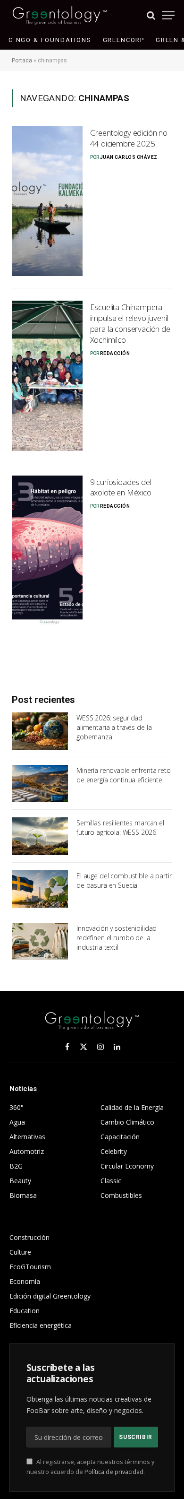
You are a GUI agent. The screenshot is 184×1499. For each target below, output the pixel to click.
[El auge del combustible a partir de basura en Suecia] (40, 889)
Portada (22, 60)
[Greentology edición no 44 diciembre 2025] (47, 201)
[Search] (151, 15)
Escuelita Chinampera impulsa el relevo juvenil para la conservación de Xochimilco (130, 323)
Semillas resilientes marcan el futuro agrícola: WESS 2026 (120, 827)
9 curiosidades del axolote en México (120, 487)
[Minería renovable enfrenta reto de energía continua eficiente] (40, 783)
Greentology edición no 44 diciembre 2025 (128, 138)
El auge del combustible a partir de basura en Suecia (124, 880)
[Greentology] (59, 15)
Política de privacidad (113, 1472)
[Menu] (168, 15)
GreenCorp (123, 39)
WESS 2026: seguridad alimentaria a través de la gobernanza (113, 727)
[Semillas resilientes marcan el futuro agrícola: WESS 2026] (40, 836)
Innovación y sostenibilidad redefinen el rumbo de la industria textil (116, 938)
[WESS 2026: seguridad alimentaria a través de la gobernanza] (40, 731)
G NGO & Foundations (50, 39)
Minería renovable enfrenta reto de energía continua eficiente (123, 775)
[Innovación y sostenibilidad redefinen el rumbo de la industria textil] (40, 941)
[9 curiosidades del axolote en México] (47, 550)
